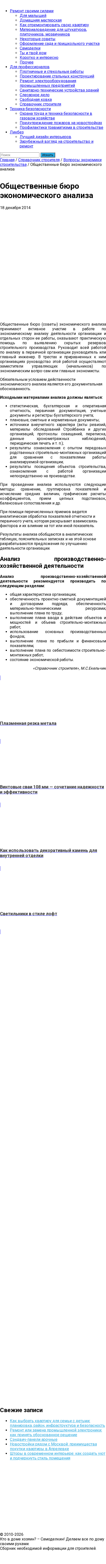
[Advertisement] (53, 265)
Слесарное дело (35, 95)
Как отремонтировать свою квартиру (54, 25)
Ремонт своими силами (31, 11)
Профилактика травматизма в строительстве (61, 127)
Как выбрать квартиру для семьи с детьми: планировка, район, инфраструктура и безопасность (57, 1423)
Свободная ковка (36, 99)
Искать (47, 155)
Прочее (27, 62)
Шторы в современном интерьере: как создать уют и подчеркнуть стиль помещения (57, 1455)
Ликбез (17, 132)
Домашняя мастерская (41, 20)
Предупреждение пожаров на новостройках (61, 122)
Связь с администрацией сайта (28, 1553)
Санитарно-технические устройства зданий (59, 90)
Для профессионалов (30, 67)
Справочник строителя (40, 104)
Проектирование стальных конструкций (57, 76)
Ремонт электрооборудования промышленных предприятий (48, 83)
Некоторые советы (37, 39)
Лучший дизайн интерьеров (45, 136)
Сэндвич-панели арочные (33, 1439)
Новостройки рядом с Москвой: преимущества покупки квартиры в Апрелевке (53, 1446)
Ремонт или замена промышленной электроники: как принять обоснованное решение (56, 1432)
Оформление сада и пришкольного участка (60, 43)
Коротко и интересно (39, 57)
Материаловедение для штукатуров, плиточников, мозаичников (53, 32)
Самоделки (30, 48)
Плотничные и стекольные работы (52, 71)
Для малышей (33, 15)
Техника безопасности (30, 108)
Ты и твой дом (33, 53)
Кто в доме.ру (37, 1534)
